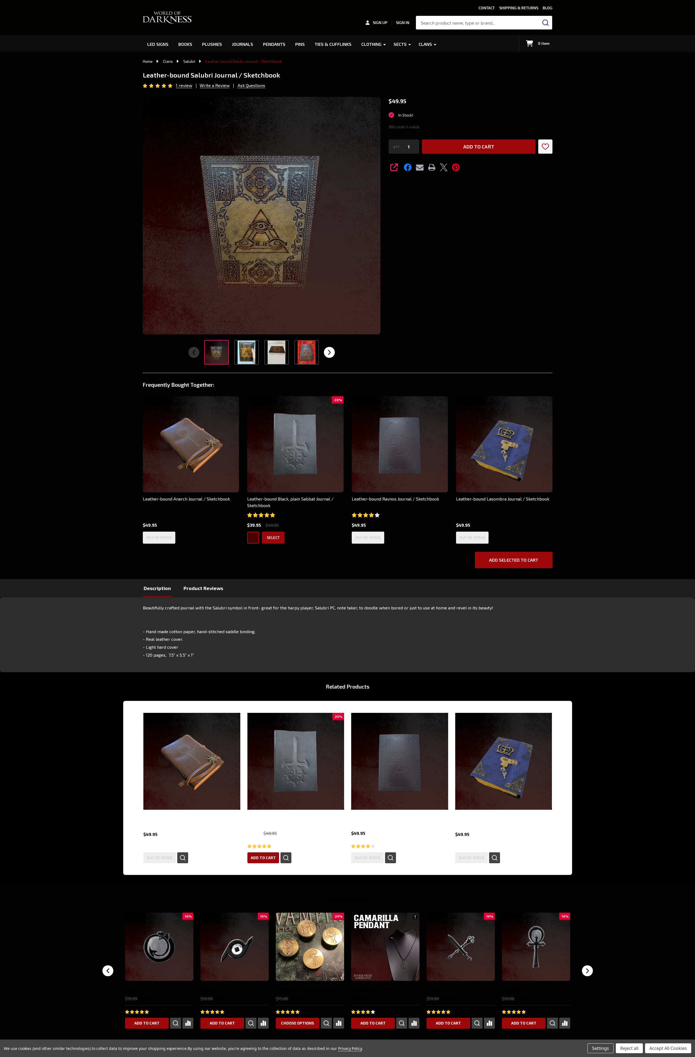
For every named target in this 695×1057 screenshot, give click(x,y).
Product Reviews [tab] (203, 588)
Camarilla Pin (513, 989)
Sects (400, 44)
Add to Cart (478, 147)
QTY (396, 146)
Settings (600, 1048)
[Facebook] (408, 167)
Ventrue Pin (436, 989)
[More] (384, 44)
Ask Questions (251, 85)
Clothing (371, 44)
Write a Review (215, 85)
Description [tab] (157, 588)
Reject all (629, 1048)
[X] (444, 167)
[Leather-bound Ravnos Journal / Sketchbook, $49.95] (399, 761)
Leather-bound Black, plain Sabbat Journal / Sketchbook (290, 502)
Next (329, 352)
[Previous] (107, 970)
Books (185, 44)
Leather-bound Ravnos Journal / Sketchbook (395, 498)
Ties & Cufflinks (333, 44)
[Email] (420, 167)
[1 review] (158, 85)
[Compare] (187, 1023)
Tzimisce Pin (135, 989)
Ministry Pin (210, 989)
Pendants (274, 44)
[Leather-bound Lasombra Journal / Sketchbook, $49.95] (503, 761)
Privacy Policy (350, 1048)
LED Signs (157, 44)
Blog (547, 7)
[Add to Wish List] (545, 146)
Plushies (212, 44)
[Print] (432, 167)
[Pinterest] (456, 167)
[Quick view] (182, 857)
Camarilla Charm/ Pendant (373, 989)
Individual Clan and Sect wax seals (305, 989)
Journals (242, 44)
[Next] (587, 970)
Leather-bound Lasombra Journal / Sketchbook (502, 498)
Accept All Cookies (668, 1048)
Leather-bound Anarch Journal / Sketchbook (186, 498)
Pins (300, 44)
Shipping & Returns (518, 7)
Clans (425, 44)
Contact (486, 7)
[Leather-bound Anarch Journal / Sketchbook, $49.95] (191, 761)
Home (148, 61)
